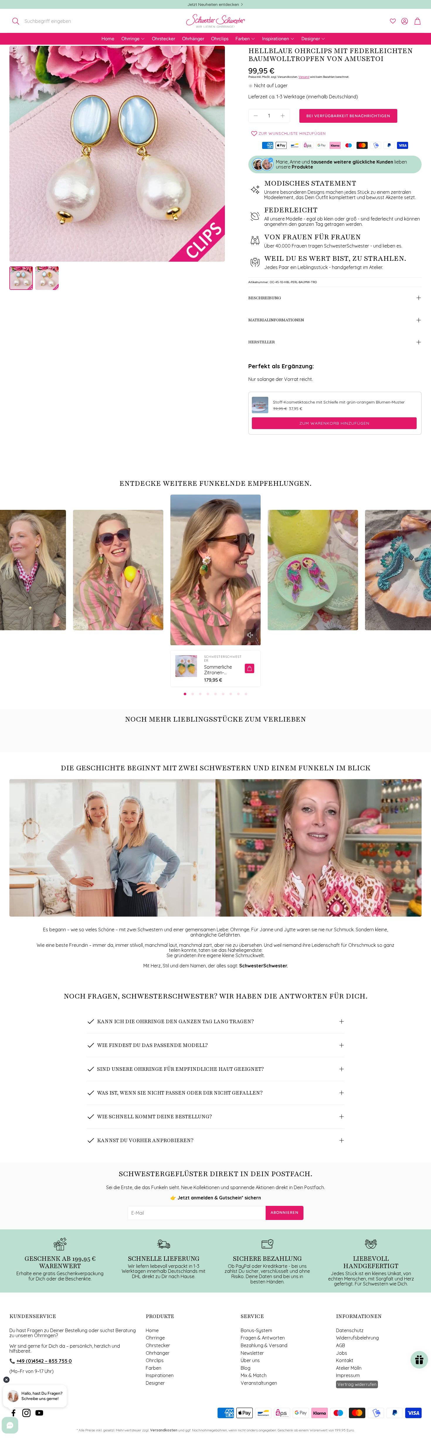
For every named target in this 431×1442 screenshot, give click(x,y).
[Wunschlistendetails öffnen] (393, 21)
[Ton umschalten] (250, 635)
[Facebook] (13, 1413)
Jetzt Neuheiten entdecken (213, 4)
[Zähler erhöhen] (282, 115)
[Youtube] (39, 1413)
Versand (303, 77)
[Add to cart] (249, 668)
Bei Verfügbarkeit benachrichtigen (348, 116)
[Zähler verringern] (255, 115)
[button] (47, 21)
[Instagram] (26, 1413)
